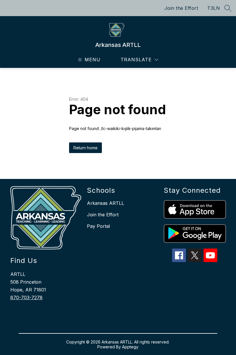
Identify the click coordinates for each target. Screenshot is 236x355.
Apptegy (130, 346)
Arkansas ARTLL (105, 203)
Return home (85, 147)
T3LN (213, 8)
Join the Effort (181, 8)
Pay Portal (98, 226)
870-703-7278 (26, 297)
